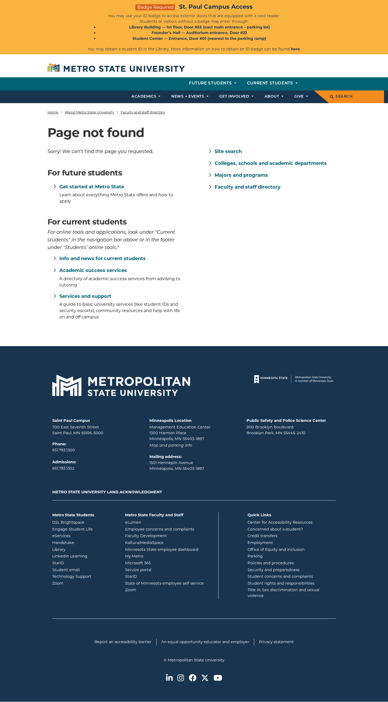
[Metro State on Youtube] (218, 678)
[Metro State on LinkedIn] (169, 678)
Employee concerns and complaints (159, 529)
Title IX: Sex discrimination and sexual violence (283, 593)
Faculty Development (146, 535)
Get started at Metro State (91, 187)
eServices (82, 535)
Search (344, 97)
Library (80, 549)
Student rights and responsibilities (281, 583)
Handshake (84, 542)
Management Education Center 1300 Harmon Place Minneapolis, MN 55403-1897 (180, 433)
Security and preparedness (274, 569)
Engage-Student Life (84, 529)
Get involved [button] (234, 97)
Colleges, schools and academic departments (271, 163)
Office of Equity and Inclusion (276, 549)
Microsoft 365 (159, 562)
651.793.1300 (63, 450)
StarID (79, 562)
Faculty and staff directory (143, 112)
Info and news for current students (102, 258)
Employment (260, 542)
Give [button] (299, 97)
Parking (255, 556)
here (295, 49)
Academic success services (93, 270)
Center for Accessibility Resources (280, 522)
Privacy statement (276, 641)
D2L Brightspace (84, 522)
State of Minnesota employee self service (169, 583)
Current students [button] (270, 83)
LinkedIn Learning (84, 555)
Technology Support (71, 576)
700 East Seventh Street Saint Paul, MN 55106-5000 (77, 430)
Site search (228, 151)
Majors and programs (241, 175)
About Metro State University (89, 112)
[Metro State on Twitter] (205, 678)
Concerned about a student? (275, 529)
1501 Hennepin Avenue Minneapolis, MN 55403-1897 (176, 465)
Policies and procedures (271, 563)
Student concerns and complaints (280, 576)
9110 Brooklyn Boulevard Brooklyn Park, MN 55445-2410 (276, 430)
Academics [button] (144, 97)
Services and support (85, 296)
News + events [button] (188, 97)
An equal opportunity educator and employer (205, 641)
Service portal (159, 569)
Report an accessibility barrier (123, 641)
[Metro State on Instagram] (180, 678)
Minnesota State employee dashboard (169, 549)
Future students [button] (211, 83)
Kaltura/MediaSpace (165, 542)
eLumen (154, 522)
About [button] (272, 97)
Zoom (79, 583)
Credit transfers (262, 535)
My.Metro (155, 555)
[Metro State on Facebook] (192, 678)
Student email (84, 569)
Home (53, 112)
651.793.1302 (63, 468)
